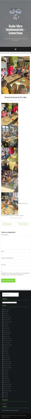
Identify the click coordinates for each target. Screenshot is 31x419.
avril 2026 (6, 313)
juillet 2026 (6, 309)
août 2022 (6, 369)
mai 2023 (6, 351)
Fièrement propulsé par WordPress (9, 415)
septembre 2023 (8, 344)
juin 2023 (6, 349)
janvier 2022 (7, 382)
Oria (23, 415)
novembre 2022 (7, 363)
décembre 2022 (7, 361)
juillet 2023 (6, 347)
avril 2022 (6, 376)
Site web (3, 264)
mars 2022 (6, 378)
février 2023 (7, 357)
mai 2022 (6, 374)
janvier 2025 (7, 330)
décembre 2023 (7, 338)
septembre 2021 (8, 390)
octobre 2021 (7, 388)
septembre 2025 (8, 321)
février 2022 (7, 380)
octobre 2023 (7, 342)
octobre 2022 (7, 365)
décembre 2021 (7, 384)
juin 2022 (6, 372)
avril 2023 (6, 353)
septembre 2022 (8, 367)
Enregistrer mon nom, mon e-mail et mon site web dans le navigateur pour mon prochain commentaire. (15, 273)
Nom (2, 251)
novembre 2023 (7, 340)
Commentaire (4, 234)
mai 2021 (6, 394)
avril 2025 (6, 326)
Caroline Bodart (20, 100)
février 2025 (7, 328)
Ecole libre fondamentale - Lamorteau (15, 29)
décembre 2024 (7, 332)
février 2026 (7, 315)
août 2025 (6, 324)
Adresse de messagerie (7, 258)
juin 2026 (6, 311)
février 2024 (7, 334)
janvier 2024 (7, 336)
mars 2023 (6, 355)
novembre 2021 (7, 386)
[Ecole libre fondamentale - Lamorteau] (15, 14)
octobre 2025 (7, 319)
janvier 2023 (7, 359)
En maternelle (18, 218)
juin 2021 (6, 392)
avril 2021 (6, 397)
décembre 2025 (7, 317)
